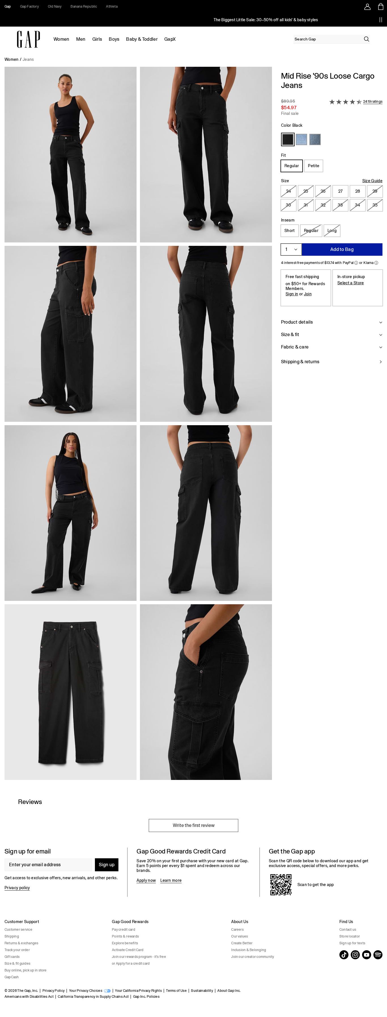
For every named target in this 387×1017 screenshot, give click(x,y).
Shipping (12, 936)
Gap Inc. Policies (146, 997)
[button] (138, 425)
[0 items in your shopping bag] (380, 6)
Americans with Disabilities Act (29, 997)
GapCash (12, 977)
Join (308, 294)
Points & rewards (125, 936)
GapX (170, 39)
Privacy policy (17, 887)
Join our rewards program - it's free (139, 957)
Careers (237, 930)
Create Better (241, 943)
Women (61, 39)
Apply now (146, 880)
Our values (239, 936)
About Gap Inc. (229, 991)
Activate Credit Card (127, 950)
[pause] (380, 20)
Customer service (18, 930)
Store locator (349, 936)
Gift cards (12, 957)
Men (81, 39)
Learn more (171, 880)
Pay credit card (123, 930)
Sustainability (202, 991)
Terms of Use (176, 991)
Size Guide (372, 181)
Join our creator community (252, 957)
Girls (97, 39)
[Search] (366, 39)
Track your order (17, 950)
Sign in (292, 294)
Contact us (347, 930)
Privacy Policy (53, 991)
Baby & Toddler (141, 39)
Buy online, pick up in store (26, 970)
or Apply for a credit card (131, 964)
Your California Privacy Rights (138, 991)
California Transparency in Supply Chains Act (93, 997)
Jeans (28, 59)
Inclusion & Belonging (248, 950)
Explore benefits (125, 943)
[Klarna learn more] (376, 262)
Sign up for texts (352, 943)
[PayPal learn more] (356, 262)
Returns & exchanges (22, 943)
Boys (114, 39)
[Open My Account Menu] (367, 6)
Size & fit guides (17, 964)
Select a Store (350, 282)
